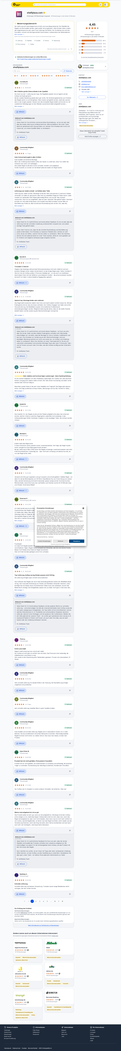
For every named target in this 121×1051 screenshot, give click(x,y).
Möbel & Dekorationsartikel (86, 125)
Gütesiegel (7, 1030)
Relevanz (69, 71)
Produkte (92, 1030)
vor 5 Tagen (28, 153)
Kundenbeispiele (94, 1036)
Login (91, 1040)
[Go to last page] (62, 901)
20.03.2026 (28, 439)
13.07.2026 (18, 219)
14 (54, 901)
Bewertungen (8, 1034)
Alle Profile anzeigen (92, 136)
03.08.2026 (28, 679)
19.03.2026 (28, 372)
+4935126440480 (86, 81)
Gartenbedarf (26, 983)
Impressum (7, 1048)
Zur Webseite (91, 97)
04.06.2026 (28, 880)
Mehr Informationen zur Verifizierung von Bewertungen (43, 925)
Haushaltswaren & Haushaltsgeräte (24, 1012)
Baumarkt (18, 957)
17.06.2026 (28, 296)
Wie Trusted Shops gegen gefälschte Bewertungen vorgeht (34, 59)
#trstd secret (7, 1036)
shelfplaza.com (85, 84)
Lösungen (92, 1032)
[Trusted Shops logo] (16, 4)
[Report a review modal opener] (70, 112)
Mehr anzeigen (86, 91)
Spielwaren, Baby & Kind (22, 960)
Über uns (63, 1032)
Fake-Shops (36, 1030)
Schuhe (33, 1015)
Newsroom (64, 1034)
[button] (100, 4)
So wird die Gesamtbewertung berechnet (92, 57)
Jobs (62, 1036)
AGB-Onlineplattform (45, 1048)
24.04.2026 (28, 473)
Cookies (24, 1048)
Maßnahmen (24, 912)
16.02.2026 (28, 808)
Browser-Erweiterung (10, 1038)
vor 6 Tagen (28, 704)
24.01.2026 (28, 504)
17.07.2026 (28, 785)
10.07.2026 (28, 187)
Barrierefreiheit (32, 1048)
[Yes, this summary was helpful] (68, 49)
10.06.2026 (28, 757)
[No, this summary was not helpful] (71, 49)
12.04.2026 (28, 263)
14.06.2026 (28, 540)
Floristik (49, 981)
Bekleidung (18, 1009)
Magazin (63, 1030)
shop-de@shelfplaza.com (88, 86)
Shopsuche (36, 1034)
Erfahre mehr (55, 935)
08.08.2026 (28, 87)
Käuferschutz (7, 1032)
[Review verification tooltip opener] (44, 13)
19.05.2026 (28, 645)
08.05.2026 (28, 571)
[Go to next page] (58, 901)
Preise (92, 1034)
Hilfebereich (36, 1032)
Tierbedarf (65, 983)
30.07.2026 (28, 410)
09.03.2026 (28, 728)
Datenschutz (16, 1048)
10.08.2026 (18, 120)
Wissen (92, 1038)
